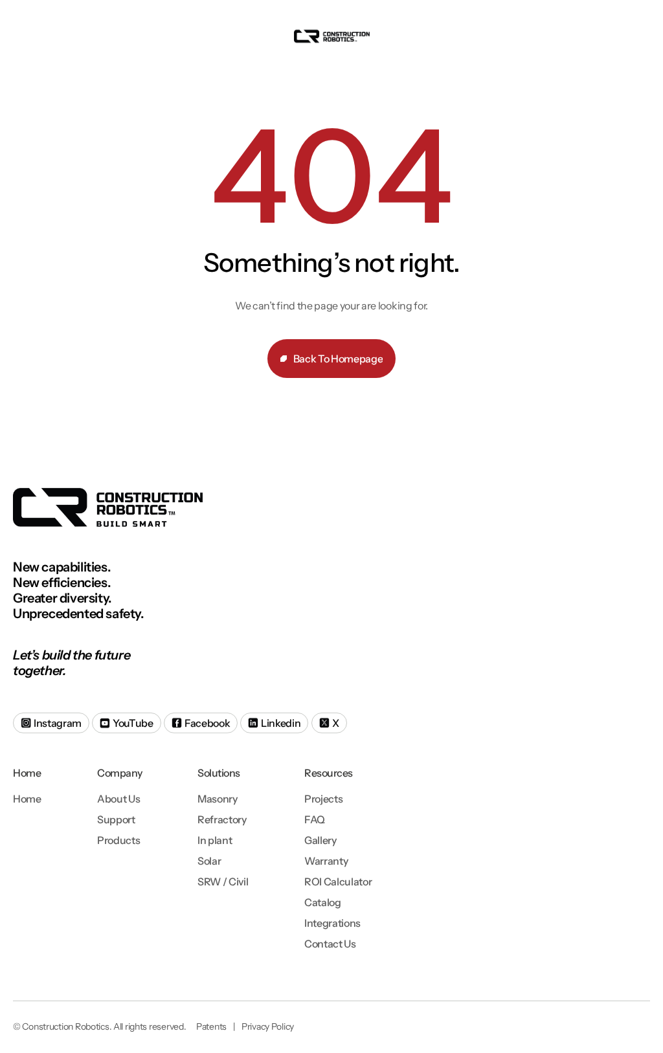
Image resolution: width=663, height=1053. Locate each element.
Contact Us (330, 943)
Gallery (320, 840)
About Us (118, 798)
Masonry (217, 798)
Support (116, 819)
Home (27, 798)
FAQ (314, 819)
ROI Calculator (338, 881)
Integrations (332, 922)
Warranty (326, 860)
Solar (209, 860)
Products (118, 840)
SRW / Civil (222, 881)
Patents (211, 1026)
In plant (214, 840)
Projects (323, 798)
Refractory (222, 819)
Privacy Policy (268, 1026)
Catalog (322, 902)
